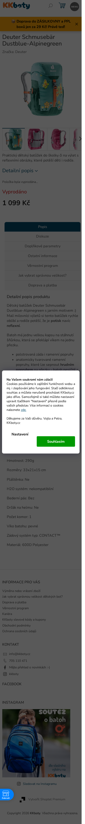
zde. (23, 410)
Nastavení (20, 434)
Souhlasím (56, 441)
